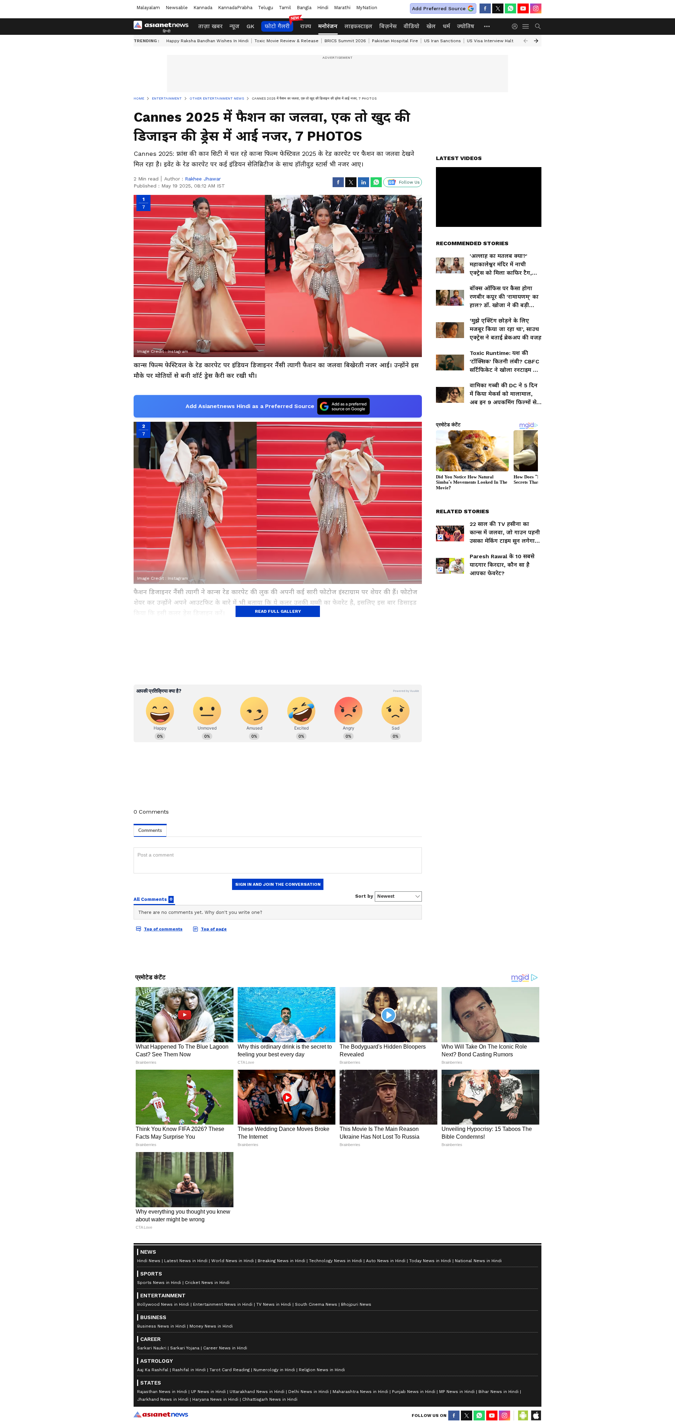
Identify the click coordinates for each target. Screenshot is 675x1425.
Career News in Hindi (225, 1348)
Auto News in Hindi (385, 1260)
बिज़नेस (388, 26)
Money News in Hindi (211, 1326)
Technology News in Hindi (335, 1260)
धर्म (446, 26)
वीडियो (411, 26)
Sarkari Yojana (184, 1348)
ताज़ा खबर (210, 26)
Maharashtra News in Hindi (360, 1391)
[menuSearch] (538, 26)
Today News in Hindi (430, 1260)
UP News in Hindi (208, 1391)
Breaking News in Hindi (281, 1260)
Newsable (177, 7)
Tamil (285, 7)
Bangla (304, 7)
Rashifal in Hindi (189, 1369)
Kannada (202, 7)
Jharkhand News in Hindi (162, 1399)
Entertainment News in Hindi (222, 1304)
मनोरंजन (328, 26)
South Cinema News (316, 1304)
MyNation (366, 7)
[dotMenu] (487, 26)
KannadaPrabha (235, 7)
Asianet (161, 1414)
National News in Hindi (478, 1260)
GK (250, 26)
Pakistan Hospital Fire (395, 40)
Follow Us (409, 182)
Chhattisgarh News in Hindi (269, 1399)
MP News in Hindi (457, 1391)
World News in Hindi (232, 1260)
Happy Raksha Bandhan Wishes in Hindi (207, 40)
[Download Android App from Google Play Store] (523, 1415)
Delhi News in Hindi (308, 1391)
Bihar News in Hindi (498, 1391)
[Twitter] (497, 8)
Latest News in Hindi (185, 1260)
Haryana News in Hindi (215, 1399)
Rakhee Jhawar (203, 179)
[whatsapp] (510, 8)
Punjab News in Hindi (413, 1391)
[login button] (516, 26)
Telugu (265, 7)
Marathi (342, 7)
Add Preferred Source (438, 8)
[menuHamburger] (525, 26)
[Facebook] (485, 8)
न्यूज (234, 26)
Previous (525, 41)
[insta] (535, 8)
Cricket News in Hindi (207, 1282)
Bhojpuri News (356, 1304)
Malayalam (148, 7)
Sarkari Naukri (151, 1348)
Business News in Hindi (161, 1326)
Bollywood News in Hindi (163, 1304)
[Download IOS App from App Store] (535, 1415)
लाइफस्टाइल (358, 26)
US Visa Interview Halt (490, 40)
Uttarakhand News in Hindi (257, 1391)
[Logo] (163, 26)
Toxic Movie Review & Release (287, 40)
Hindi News (148, 1260)
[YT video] (523, 8)
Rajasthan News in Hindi (162, 1391)
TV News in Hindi (273, 1304)
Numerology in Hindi (274, 1369)
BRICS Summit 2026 (345, 40)
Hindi (322, 7)
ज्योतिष (465, 26)
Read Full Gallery (278, 611)
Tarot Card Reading (230, 1369)
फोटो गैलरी (277, 26)
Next (536, 41)
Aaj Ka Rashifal (152, 1369)
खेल (431, 26)
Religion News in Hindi (322, 1369)
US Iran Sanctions (442, 40)
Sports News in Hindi (159, 1282)
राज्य (305, 26)
